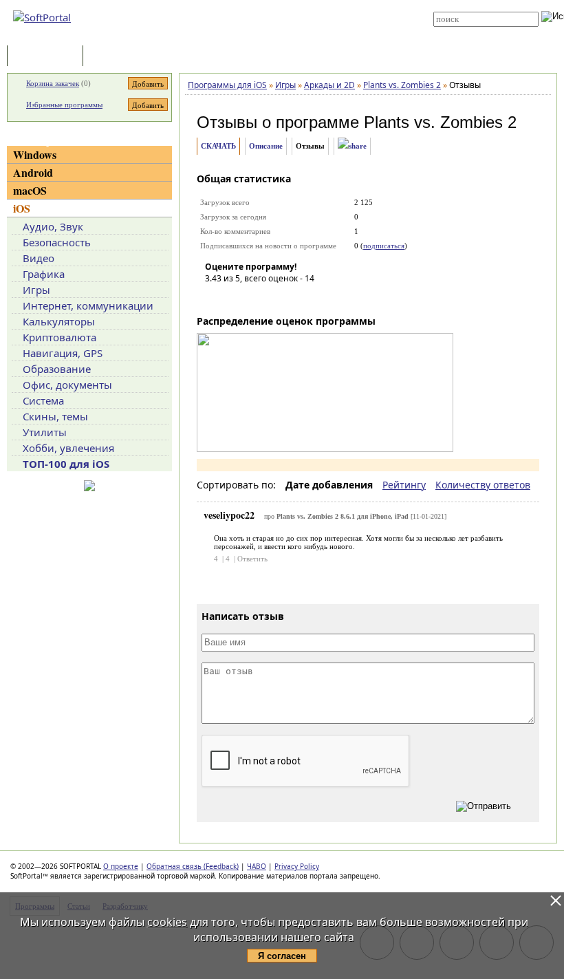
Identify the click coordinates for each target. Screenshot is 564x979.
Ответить (252, 559)
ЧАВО (256, 866)
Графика (44, 274)
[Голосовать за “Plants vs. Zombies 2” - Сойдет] (256, 298)
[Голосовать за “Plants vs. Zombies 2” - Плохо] (236, 298)
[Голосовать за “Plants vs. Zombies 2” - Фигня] (215, 298)
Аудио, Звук (53, 226)
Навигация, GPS (62, 353)
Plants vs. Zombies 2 (440, 122)
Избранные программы (64, 104)
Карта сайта (276, 25)
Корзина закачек (52, 83)
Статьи (116, 56)
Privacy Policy (296, 866)
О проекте (120, 866)
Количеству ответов (482, 484)
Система (43, 400)
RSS (261, 36)
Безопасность (57, 242)
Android (33, 172)
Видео (38, 258)
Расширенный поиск (471, 31)
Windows (34, 154)
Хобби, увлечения (68, 448)
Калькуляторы (59, 321)
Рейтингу (404, 484)
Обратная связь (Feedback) (193, 866)
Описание (266, 146)
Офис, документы (67, 384)
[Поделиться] (352, 146)
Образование (57, 369)
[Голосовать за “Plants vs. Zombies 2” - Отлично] (298, 298)
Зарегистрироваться (290, 15)
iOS (21, 208)
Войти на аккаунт (283, 5)
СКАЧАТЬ (218, 146)
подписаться (383, 245)
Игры (36, 290)
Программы (48, 56)
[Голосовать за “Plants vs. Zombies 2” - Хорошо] (277, 298)
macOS (30, 190)
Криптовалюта (59, 337)
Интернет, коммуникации (88, 305)
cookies (167, 921)
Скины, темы (55, 416)
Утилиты (45, 432)
